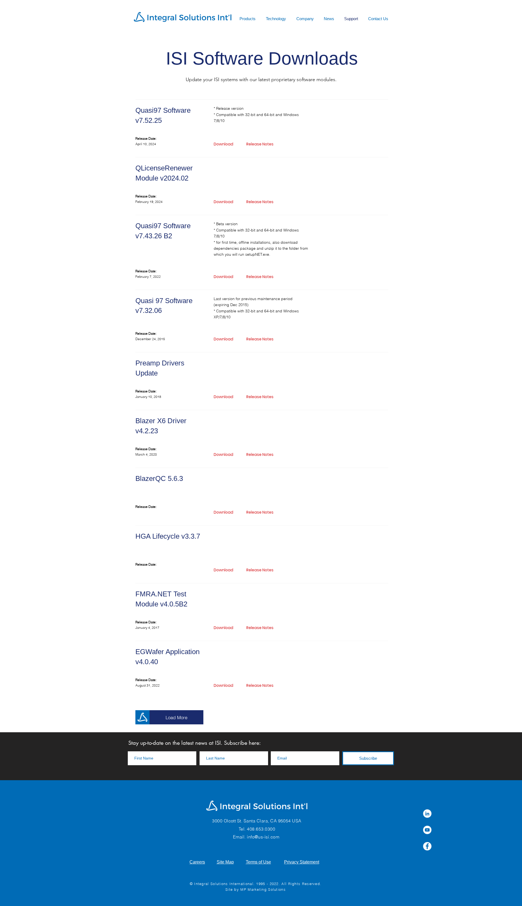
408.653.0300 (261, 829)
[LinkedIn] (427, 813)
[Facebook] (427, 846)
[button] (261, 202)
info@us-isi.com (263, 837)
